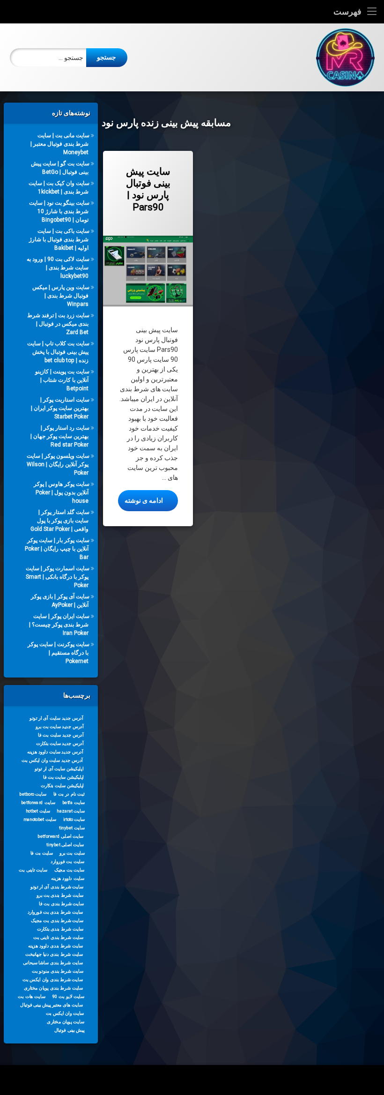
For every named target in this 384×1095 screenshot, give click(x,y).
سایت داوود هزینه (67, 878)
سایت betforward (38, 802)
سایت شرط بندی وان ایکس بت (52, 979)
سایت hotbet (38, 810)
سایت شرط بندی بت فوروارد (55, 912)
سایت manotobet (39, 819)
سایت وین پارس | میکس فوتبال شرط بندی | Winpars (60, 295)
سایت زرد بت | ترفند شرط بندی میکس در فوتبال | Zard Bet (58, 323)
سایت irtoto (74, 819)
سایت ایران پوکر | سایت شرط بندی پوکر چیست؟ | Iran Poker (59, 624)
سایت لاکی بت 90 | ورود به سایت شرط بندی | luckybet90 (58, 267)
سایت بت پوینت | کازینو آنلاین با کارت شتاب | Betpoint (62, 380)
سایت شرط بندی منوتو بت (57, 971)
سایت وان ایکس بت (65, 1013)
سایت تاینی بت (33, 869)
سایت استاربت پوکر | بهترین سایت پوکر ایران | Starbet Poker (60, 408)
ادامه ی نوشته (140, 500)
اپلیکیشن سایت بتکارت (62, 785)
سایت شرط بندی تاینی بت (58, 937)
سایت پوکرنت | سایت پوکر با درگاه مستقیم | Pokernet (58, 652)
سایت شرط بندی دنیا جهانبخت (54, 954)
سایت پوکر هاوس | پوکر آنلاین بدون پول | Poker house (61, 492)
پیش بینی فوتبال (69, 1030)
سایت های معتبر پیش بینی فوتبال (51, 1004)
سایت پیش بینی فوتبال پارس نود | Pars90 (148, 189)
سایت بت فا (41, 853)
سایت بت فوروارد (67, 861)
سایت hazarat (70, 810)
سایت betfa (73, 802)
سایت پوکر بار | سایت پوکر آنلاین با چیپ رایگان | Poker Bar (57, 548)
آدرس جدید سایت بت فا (60, 734)
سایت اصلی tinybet (65, 844)
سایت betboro (32, 794)
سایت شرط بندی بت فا (61, 903)
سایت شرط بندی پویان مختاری (53, 988)
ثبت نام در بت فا (69, 794)
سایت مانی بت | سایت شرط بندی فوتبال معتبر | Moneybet (59, 144)
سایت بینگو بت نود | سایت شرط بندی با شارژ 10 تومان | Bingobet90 (59, 211)
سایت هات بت (31, 996)
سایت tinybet (72, 827)
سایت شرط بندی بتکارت (60, 928)
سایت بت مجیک (69, 869)
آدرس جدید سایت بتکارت (60, 743)
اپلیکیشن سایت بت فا (63, 777)
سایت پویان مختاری (65, 1021)
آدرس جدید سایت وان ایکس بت (52, 760)
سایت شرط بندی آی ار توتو (56, 886)
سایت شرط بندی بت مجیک (57, 920)
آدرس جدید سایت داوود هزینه (55, 751)
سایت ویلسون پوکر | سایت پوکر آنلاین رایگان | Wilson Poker (58, 464)
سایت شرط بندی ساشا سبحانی (53, 962)
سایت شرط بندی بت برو (60, 895)
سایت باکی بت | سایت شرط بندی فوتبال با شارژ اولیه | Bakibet (59, 239)
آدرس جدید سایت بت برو (60, 726)
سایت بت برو (72, 853)
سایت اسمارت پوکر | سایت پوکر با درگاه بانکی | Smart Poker (57, 576)
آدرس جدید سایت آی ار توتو (56, 718)
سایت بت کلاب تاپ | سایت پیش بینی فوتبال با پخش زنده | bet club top (58, 352)
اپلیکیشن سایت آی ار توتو (59, 768)
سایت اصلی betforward (61, 836)
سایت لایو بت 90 (68, 996)
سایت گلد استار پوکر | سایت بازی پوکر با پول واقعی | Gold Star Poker (59, 520)
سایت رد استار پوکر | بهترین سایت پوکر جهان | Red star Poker (59, 436)
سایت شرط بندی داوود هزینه (55, 945)
